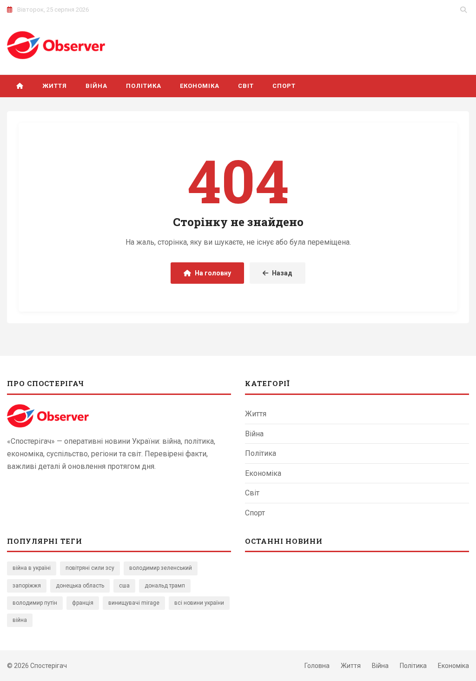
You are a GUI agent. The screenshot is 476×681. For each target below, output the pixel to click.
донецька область (80, 585)
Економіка (199, 85)
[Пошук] (463, 10)
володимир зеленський (160, 568)
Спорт (284, 85)
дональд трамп (165, 585)
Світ (246, 85)
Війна (96, 85)
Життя (54, 85)
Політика (143, 85)
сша (124, 585)
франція (82, 603)
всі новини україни (199, 603)
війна (20, 620)
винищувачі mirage (133, 603)
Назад (282, 273)
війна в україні (32, 568)
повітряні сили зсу (90, 568)
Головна (317, 665)
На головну (213, 273)
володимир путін (35, 603)
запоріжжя (27, 585)
